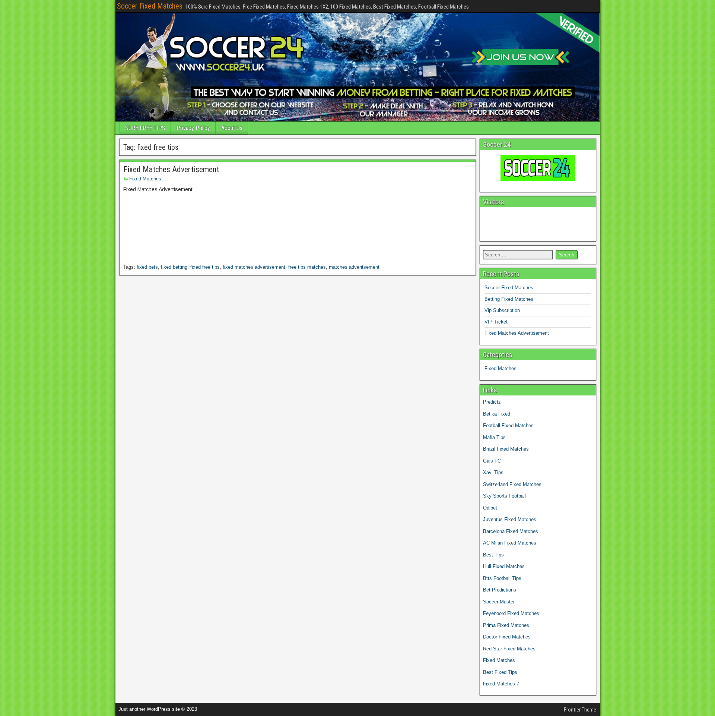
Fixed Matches (145, 179)
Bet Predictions (499, 590)
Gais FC (492, 461)
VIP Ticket (496, 322)
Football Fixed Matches (508, 425)
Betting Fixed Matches (508, 299)
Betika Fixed (496, 414)
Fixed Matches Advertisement (171, 169)
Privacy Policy (193, 128)
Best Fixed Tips (500, 672)
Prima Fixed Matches (506, 625)
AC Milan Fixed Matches (509, 543)
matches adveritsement (354, 267)
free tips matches (307, 267)
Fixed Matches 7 (501, 684)
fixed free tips (205, 267)
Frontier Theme (580, 709)
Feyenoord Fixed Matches (511, 613)
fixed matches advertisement (254, 267)
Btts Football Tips (502, 578)
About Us (231, 128)
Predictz (492, 402)
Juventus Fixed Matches (509, 519)
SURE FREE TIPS (145, 128)
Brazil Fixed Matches (506, 449)
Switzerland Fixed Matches (512, 484)
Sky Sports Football (504, 496)
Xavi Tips (493, 472)
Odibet (490, 508)
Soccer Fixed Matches (149, 5)
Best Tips (493, 555)
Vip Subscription (502, 310)
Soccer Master (499, 602)
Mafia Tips (494, 437)
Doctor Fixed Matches (507, 637)
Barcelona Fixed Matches (510, 531)
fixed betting (174, 267)
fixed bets (147, 267)
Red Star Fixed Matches (509, 649)
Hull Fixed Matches (504, 566)
